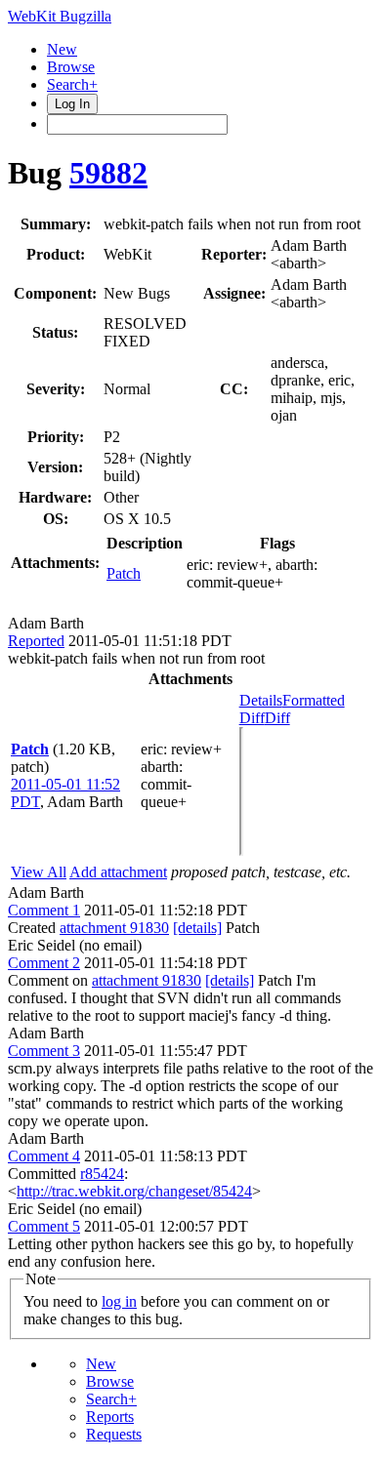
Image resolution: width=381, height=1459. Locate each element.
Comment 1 (44, 910)
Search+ (72, 84)
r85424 (102, 1173)
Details (260, 700)
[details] (197, 927)
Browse (71, 67)
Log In (72, 104)
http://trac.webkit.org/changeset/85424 (134, 1191)
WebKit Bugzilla (59, 16)
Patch (123, 573)
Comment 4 (44, 1156)
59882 (108, 172)
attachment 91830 (114, 927)
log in (119, 1301)
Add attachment (118, 872)
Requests (114, 1434)
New (62, 49)
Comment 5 (44, 1226)
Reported (36, 640)
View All (38, 872)
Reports (110, 1416)
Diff (277, 717)
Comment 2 (44, 962)
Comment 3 (44, 1050)
